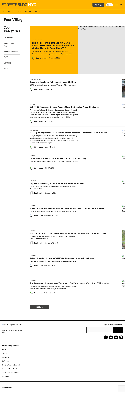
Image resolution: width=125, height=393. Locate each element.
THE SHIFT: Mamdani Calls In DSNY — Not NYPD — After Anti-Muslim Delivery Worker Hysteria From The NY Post (53, 45)
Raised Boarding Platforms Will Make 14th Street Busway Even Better (62, 258)
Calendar (5, 353)
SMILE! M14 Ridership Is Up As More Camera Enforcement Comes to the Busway (67, 208)
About (4, 349)
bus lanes (33, 205)
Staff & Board (6, 361)
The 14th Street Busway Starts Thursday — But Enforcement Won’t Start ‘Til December (69, 283)
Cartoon (33, 156)
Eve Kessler (38, 193)
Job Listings (5, 377)
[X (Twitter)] (106, 337)
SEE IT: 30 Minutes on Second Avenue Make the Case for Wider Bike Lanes (64, 107)
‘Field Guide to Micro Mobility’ (11, 373)
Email (89, 330)
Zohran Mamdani (11, 52)
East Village (34, 130)
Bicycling (33, 180)
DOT (6, 57)
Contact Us (5, 357)
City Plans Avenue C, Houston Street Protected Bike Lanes (57, 183)
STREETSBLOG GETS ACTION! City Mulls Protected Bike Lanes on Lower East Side (68, 233)
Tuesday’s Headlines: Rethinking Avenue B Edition (53, 82)
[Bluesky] (116, 337)
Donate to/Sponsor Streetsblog (11, 365)
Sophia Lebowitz (42, 58)
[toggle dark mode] (109, 4)
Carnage (7, 63)
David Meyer (39, 89)
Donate (37, 12)
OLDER (38, 307)
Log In (96, 5)
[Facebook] (111, 337)
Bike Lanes (8, 37)
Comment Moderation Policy (11, 369)
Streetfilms (28, 12)
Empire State (16, 12)
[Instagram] (121, 337)
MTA (6, 68)
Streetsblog (38, 147)
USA (3, 12)
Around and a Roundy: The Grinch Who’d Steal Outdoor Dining (58, 158)
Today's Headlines (35, 79)
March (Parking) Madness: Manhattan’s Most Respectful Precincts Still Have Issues (68, 133)
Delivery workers (37, 40)
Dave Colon (38, 216)
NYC (8, 12)
